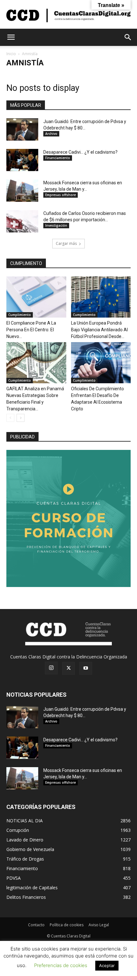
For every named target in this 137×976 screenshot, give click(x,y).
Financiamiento (57, 158)
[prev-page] (10, 418)
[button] (11, 37)
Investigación (56, 225)
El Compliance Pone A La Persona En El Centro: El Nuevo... (31, 329)
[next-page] (21, 418)
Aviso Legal (99, 925)
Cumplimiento (19, 314)
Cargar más (66, 243)
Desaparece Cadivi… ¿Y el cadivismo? (80, 152)
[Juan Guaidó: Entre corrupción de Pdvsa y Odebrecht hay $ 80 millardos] (22, 129)
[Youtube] (85, 668)
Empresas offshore (60, 195)
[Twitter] (68, 668)
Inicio (11, 53)
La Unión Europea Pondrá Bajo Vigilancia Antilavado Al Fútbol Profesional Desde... (99, 329)
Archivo (51, 133)
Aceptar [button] (107, 965)
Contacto (36, 925)
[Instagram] (51, 668)
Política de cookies (66, 925)
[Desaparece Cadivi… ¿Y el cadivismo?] (22, 160)
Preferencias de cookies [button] (60, 965)
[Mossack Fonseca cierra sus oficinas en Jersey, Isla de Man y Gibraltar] (22, 191)
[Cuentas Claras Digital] (68, 14)
